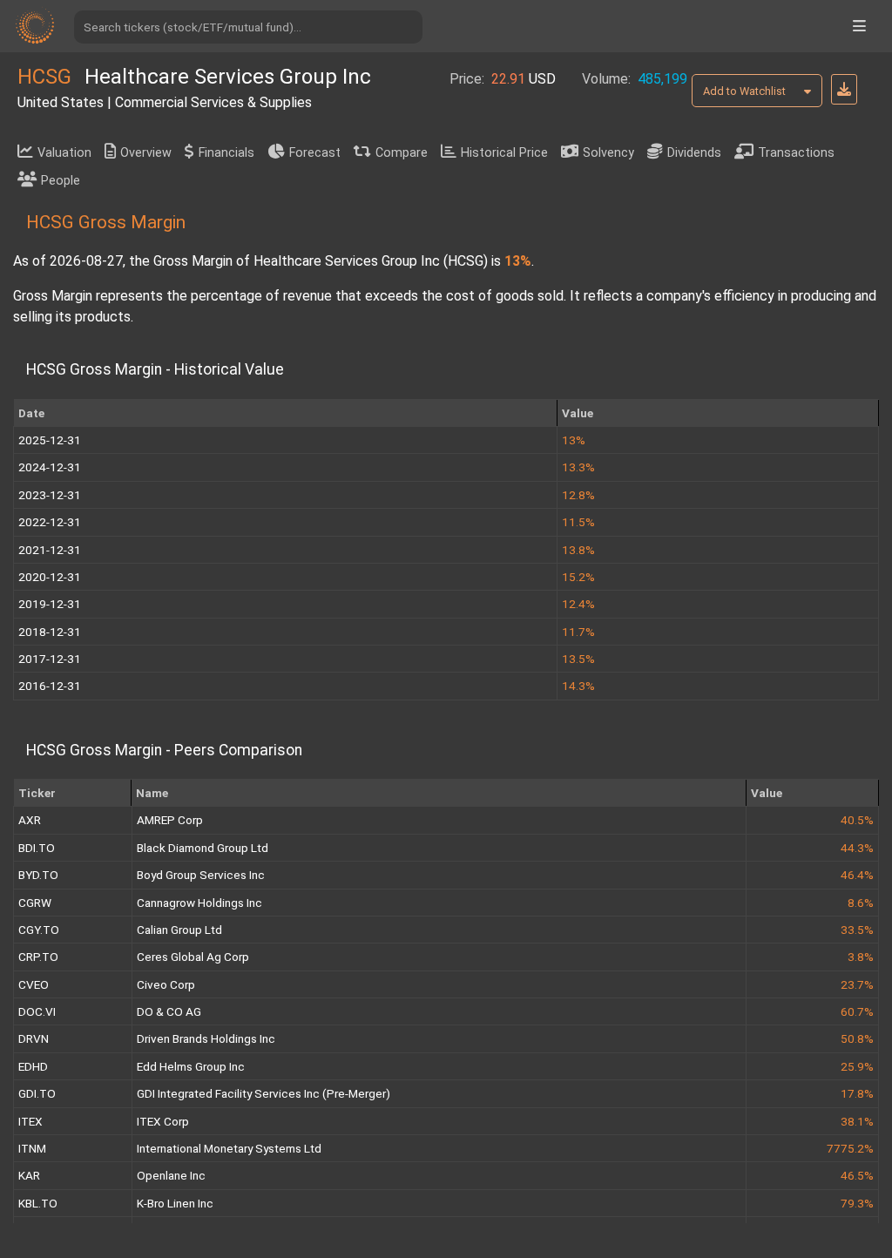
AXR (29, 820)
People (60, 180)
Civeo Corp (166, 984)
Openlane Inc (171, 1175)
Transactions (796, 152)
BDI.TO (36, 848)
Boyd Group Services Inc (201, 875)
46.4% (857, 875)
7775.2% (850, 1148)
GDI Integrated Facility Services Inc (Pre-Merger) (263, 1093)
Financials (226, 152)
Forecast (315, 152)
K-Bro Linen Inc (175, 1203)
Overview (146, 152)
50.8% (857, 1038)
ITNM (32, 1148)
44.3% (857, 848)
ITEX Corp (163, 1121)
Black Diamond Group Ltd (202, 848)
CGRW (34, 903)
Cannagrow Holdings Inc (199, 903)
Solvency (608, 152)
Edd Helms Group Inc (191, 1066)
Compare (401, 152)
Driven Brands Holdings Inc (206, 1038)
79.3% (857, 1203)
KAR (29, 1175)
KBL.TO (37, 1203)
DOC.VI (37, 1011)
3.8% (861, 957)
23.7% (857, 984)
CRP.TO (38, 957)
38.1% (857, 1121)
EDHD (33, 1066)
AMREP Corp (170, 820)
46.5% (857, 1175)
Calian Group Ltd (179, 930)
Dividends (694, 152)
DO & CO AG (169, 1011)
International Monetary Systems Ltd (229, 1148)
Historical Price (504, 152)
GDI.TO (37, 1093)
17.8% (857, 1093)
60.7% (857, 1011)
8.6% (861, 903)
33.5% (857, 930)
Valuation (64, 152)
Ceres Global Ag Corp (193, 957)
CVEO (33, 984)
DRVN (33, 1038)
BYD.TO (38, 875)
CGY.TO (38, 930)
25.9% (857, 1066)
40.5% (857, 820)
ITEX (30, 1121)
